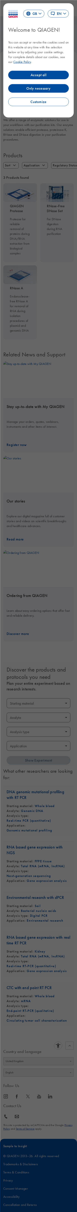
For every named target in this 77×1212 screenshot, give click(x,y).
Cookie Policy (22, 62)
